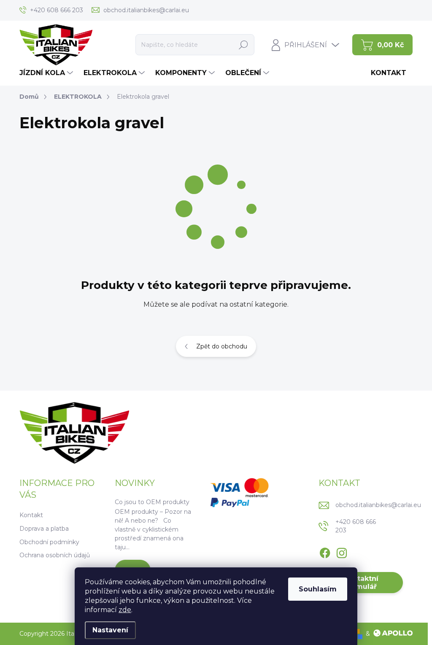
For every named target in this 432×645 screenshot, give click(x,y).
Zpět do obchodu (221, 346)
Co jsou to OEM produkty (152, 502)
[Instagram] (341, 551)
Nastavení (110, 630)
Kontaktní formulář (360, 583)
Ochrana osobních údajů (54, 555)
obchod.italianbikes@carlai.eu (378, 505)
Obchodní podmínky (49, 542)
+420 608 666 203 (355, 526)
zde (125, 610)
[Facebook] (325, 551)
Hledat (244, 45)
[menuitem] (47, 73)
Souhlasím (318, 589)
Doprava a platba (44, 528)
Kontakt (31, 515)
